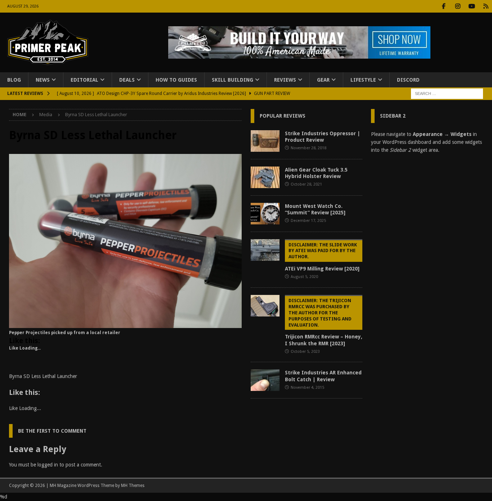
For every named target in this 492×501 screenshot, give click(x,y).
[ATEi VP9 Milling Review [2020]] (265, 250)
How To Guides (176, 80)
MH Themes (132, 485)
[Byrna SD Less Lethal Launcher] (125, 324)
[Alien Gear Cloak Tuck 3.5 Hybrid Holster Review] (265, 177)
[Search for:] (447, 93)
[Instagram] (457, 6)
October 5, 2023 (305, 351)
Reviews (285, 80)
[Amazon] (485, 6)
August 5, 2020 (304, 276)
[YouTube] (471, 6)
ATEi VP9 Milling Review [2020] (322, 257)
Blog (14, 80)
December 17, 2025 (308, 220)
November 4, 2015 (307, 387)
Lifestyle (363, 80)
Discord (408, 80)
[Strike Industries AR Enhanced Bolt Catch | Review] (265, 380)
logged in (47, 465)
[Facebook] (443, 6)
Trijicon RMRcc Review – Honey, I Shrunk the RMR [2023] (323, 322)
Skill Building (232, 80)
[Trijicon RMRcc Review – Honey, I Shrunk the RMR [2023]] (265, 305)
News (43, 80)
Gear (323, 80)
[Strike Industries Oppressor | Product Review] (265, 141)
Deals (127, 80)
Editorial (84, 80)
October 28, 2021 (306, 184)
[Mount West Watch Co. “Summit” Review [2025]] (265, 213)
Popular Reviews (282, 116)
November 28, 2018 (308, 148)
